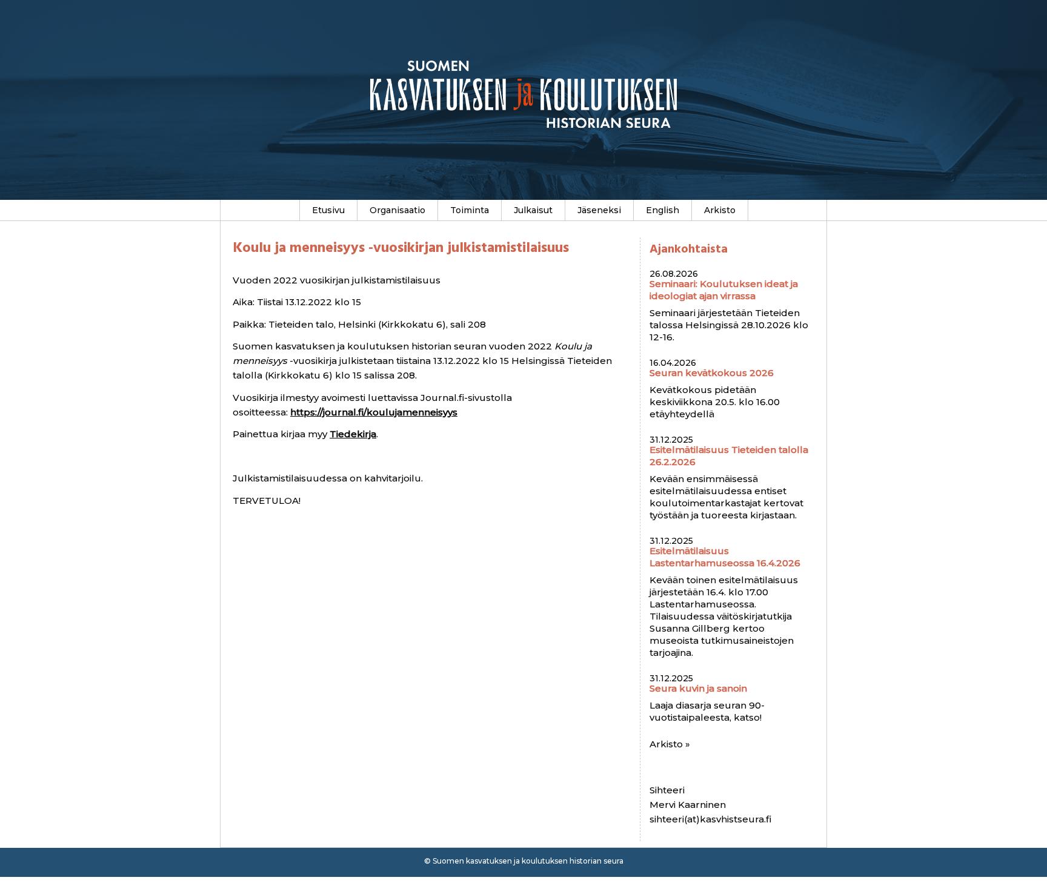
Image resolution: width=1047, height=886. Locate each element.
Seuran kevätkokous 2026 (712, 373)
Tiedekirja (353, 434)
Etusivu (328, 210)
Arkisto (720, 210)
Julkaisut (533, 210)
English (662, 210)
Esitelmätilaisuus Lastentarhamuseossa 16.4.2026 (725, 557)
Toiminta (469, 210)
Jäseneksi (599, 210)
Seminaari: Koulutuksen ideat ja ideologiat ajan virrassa (724, 290)
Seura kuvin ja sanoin (698, 688)
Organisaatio (397, 210)
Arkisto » (670, 744)
